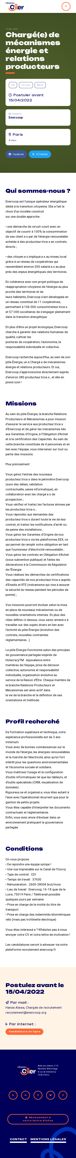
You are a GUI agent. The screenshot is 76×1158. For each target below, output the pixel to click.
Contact (18, 1139)
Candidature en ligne (24, 1031)
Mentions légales (48, 1139)
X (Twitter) (42, 154)
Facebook (18, 154)
